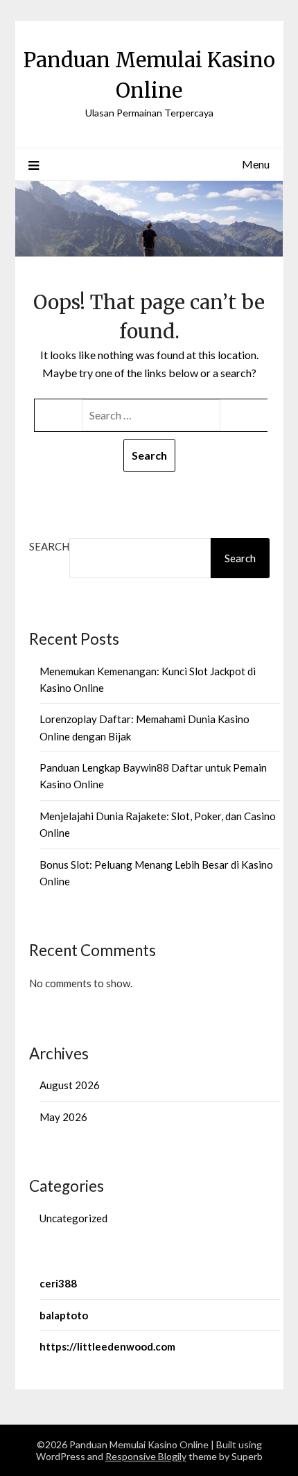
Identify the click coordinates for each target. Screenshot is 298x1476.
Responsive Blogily (145, 1456)
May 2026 (63, 1117)
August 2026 (70, 1085)
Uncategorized (73, 1218)
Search (49, 546)
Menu (256, 164)
